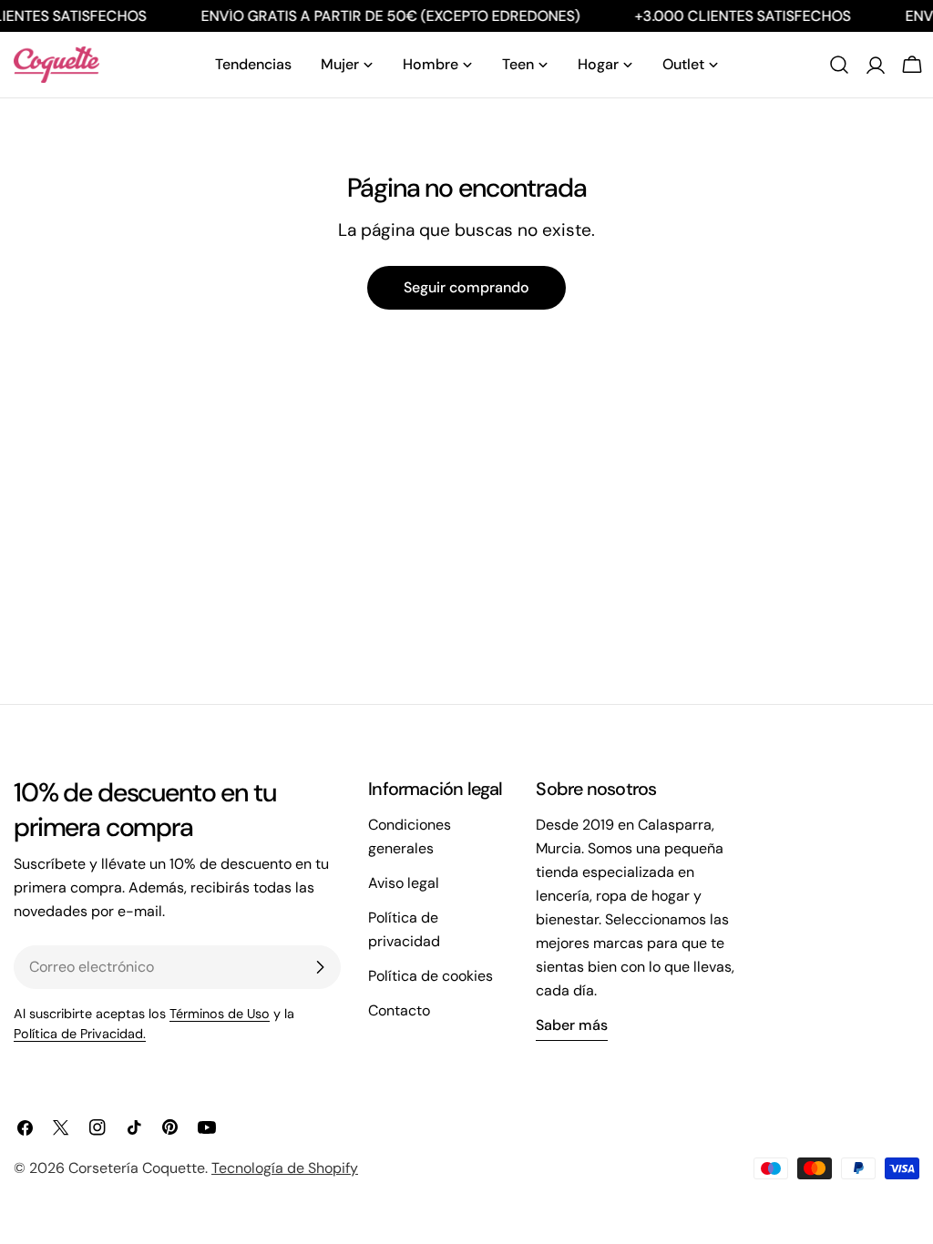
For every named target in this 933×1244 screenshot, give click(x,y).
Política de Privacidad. (80, 1033)
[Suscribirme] (320, 967)
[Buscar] (839, 64)
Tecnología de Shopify (284, 1168)
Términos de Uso (219, 1013)
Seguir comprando (466, 287)
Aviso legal (403, 882)
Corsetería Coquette (136, 1168)
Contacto (399, 1010)
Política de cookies (430, 975)
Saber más (572, 1025)
